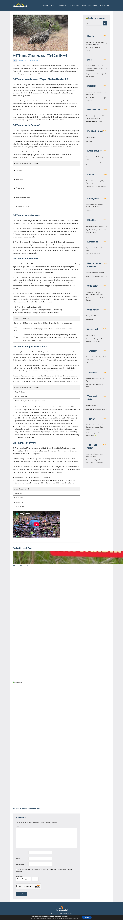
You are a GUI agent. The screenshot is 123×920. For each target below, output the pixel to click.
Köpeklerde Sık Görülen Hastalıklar (96, 226)
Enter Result (20, 876)
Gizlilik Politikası (67, 913)
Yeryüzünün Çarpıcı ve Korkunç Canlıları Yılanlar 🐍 (96, 434)
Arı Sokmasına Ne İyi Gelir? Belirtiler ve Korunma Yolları (96, 93)
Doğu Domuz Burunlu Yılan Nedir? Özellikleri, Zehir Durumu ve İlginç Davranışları (96, 427)
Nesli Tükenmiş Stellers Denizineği (96, 272)
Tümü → (105, 35)
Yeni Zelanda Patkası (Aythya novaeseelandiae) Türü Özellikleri (96, 293)
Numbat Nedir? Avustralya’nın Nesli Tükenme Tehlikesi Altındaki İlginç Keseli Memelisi (96, 68)
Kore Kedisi (96, 141)
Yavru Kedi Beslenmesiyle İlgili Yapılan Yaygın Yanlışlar (96, 182)
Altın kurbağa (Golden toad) (96, 253)
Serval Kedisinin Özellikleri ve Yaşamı (96, 409)
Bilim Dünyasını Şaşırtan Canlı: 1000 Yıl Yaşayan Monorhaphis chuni (96, 117)
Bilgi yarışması (104, 5)
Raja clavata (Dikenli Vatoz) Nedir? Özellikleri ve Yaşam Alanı (96, 43)
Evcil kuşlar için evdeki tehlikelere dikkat (96, 164)
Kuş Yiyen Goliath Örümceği (96, 316)
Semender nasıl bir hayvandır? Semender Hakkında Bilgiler (96, 340)
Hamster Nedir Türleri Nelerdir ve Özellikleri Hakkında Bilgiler (96, 205)
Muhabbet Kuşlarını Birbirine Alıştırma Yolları (96, 158)
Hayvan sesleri (92, 5)
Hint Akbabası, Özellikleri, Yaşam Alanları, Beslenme (96, 455)
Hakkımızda (59, 913)
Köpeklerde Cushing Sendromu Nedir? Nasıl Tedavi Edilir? (96, 231)
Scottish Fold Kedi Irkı (96, 137)
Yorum (18, 826)
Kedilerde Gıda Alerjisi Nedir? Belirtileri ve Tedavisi (96, 187)
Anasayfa (46, 5)
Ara (105, 23)
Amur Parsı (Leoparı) (96, 405)
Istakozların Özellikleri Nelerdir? (96, 121)
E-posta (18, 858)
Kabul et (87, 917)
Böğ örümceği (96, 319)
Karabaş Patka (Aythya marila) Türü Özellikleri (96, 299)
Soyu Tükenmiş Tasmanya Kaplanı (96, 276)
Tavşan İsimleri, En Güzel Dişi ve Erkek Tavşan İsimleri (96, 358)
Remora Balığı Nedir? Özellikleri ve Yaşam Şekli (96, 49)
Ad (17, 853)
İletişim (53, 913)
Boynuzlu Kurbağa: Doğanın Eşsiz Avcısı (96, 249)
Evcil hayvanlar (61, 5)
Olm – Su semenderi (96, 335)
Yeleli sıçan (96, 210)
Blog (52, 5)
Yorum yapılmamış (34, 60)
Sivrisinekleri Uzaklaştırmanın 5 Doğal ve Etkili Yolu (96, 99)
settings (75, 918)
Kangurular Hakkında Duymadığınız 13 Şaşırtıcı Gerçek (96, 75)
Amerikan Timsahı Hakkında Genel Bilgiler (96, 379)
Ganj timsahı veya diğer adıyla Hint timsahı (96, 385)
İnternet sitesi (20, 864)
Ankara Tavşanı (96, 363)
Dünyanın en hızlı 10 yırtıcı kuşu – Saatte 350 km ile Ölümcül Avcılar (96, 461)
